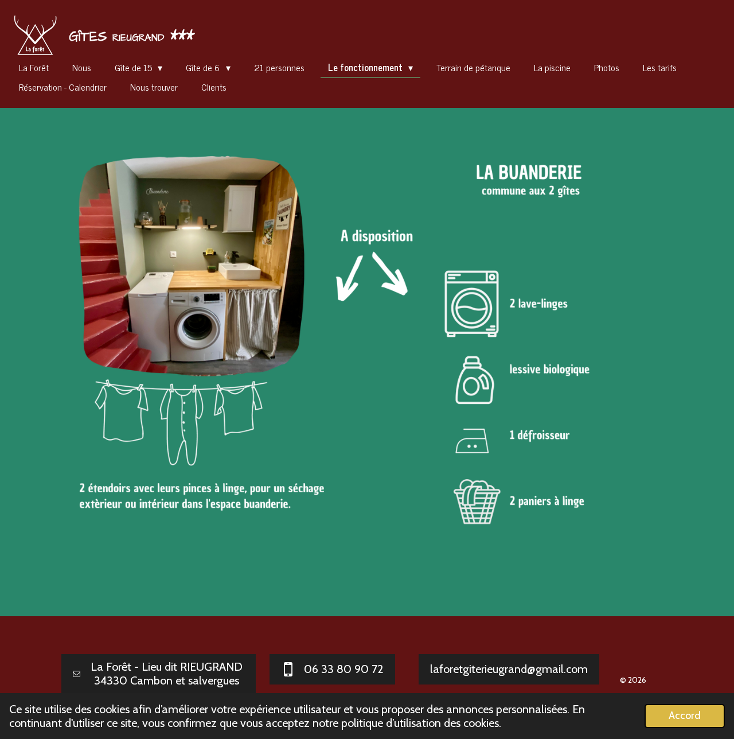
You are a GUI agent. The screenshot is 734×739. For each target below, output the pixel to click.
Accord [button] (685, 715)
